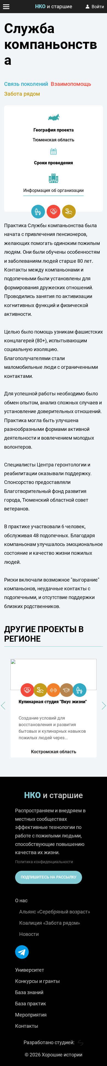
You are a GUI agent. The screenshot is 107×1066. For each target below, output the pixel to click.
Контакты (26, 1026)
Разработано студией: (49, 1042)
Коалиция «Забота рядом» (49, 923)
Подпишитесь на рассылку (48, 877)
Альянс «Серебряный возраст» (54, 912)
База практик (30, 1003)
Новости (29, 934)
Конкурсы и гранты (37, 981)
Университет (29, 970)
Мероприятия (31, 1015)
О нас (21, 900)
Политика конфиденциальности (44, 862)
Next (102, 705)
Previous (5, 705)
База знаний (29, 992)
